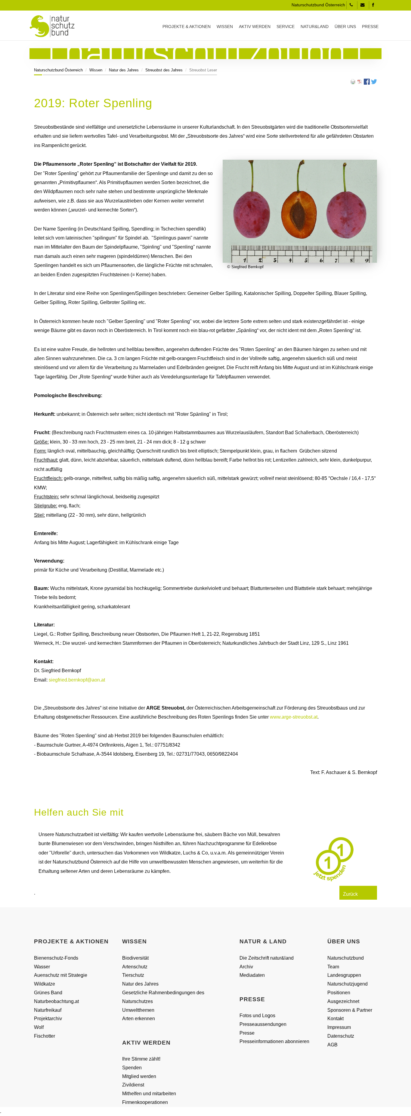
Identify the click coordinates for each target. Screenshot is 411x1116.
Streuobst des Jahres (164, 70)
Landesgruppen (344, 975)
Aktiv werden (254, 26)
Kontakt (335, 1018)
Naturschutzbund (345, 958)
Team (333, 966)
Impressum (339, 1027)
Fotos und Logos (257, 1015)
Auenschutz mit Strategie (60, 975)
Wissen (225, 26)
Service (286, 26)
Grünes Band (48, 992)
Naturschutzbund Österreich (58, 70)
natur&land (315, 26)
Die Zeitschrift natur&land (266, 958)
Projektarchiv (48, 1018)
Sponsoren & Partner (349, 1010)
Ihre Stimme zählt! (141, 1058)
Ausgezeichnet (343, 1001)
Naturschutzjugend (347, 983)
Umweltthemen (138, 1010)
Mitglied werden (139, 1076)
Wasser (42, 966)
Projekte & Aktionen (186, 26)
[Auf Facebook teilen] (367, 81)
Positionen (338, 992)
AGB (332, 1044)
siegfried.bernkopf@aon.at (77, 679)
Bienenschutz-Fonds (56, 958)
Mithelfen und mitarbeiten (149, 1093)
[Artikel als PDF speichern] (360, 81)
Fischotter (44, 1036)
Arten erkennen (138, 1018)
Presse (370, 26)
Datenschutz (340, 1036)
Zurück (350, 894)
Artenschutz (134, 966)
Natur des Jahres (124, 70)
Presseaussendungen (262, 1024)
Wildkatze (44, 983)
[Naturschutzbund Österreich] (52, 26)
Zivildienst (133, 1084)
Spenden (132, 1067)
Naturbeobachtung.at (56, 1001)
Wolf (39, 1027)
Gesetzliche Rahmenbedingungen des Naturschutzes (163, 997)
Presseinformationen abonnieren (274, 1041)
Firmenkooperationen (145, 1102)
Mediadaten (252, 975)
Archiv (246, 966)
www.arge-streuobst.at (293, 716)
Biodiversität (135, 958)
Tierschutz (133, 975)
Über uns (345, 26)
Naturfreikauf (47, 1010)
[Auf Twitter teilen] (374, 81)
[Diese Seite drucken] (353, 81)
